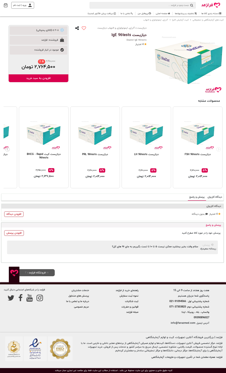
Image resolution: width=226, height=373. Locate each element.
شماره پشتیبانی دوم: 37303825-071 (189, 307)
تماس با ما (125, 13)
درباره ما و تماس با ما (77, 301)
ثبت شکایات (131, 301)
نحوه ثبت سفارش (129, 296)
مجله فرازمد (132, 312)
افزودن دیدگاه (13, 214)
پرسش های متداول (79, 296)
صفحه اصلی (161, 13)
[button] (141, 44)
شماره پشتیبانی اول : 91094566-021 (189, 301)
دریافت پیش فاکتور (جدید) (100, 13)
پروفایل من (143, 13)
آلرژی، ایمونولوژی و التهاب (156, 20)
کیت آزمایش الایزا (180, 20)
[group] (189, 60)
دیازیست (142, 28)
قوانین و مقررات (129, 307)
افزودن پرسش (14, 233)
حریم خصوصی (81, 307)
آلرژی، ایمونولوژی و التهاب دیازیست (116, 28)
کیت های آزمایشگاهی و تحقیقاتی (208, 20)
